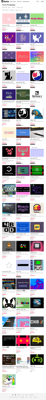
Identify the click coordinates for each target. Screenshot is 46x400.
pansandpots (32, 103)
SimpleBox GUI (19, 290)
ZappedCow (18, 255)
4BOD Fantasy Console (6, 233)
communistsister (19, 236)
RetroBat (4, 309)
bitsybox (12, 5)
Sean (17, 84)
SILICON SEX (32, 293)
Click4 (31, 309)
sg (2, 274)
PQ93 (3, 290)
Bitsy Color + (4, 44)
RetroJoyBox (5, 120)
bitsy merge (32, 158)
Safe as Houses (19, 328)
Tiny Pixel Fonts (5, 271)
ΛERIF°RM (4, 255)
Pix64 (17, 252)
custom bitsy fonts (34, 63)
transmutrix (4, 293)
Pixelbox (32, 214)
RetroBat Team (4, 311)
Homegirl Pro (5, 386)
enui (17, 104)
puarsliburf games (5, 236)
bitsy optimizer (19, 82)
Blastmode (4, 217)
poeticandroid (4, 388)
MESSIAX (32, 290)
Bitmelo (17, 214)
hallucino (18, 349)
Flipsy (17, 271)
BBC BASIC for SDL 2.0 (6, 328)
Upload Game (26, 1)
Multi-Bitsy (32, 25)
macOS (17, 10)
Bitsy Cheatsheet (33, 139)
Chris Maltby (32, 255)
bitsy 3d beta (18, 44)
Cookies (35, 397)
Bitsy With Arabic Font (20, 195)
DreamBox (4, 176)
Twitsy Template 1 (20, 233)
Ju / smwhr (18, 122)
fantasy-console (20, 7)
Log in (38, 1)
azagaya (17, 293)
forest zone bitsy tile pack (35, 195)
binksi (17, 120)
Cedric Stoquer (33, 217)
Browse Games (13, 1)
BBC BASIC (4, 330)
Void (3, 348)
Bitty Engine (4, 195)
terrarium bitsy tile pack (7, 101)
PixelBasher (4, 214)
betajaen (31, 330)
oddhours (4, 65)
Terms (27, 397)
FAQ (23, 394)
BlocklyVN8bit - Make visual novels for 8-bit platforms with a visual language (22, 367)
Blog (26, 394)
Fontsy (17, 139)
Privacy (31, 397)
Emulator (13, 7)
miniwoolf (32, 65)
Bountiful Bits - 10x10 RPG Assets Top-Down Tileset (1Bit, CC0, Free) (9, 367)
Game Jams (19, 1)
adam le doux (32, 46)
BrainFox (32, 271)
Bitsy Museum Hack (6, 63)
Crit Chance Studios (5, 179)
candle (31, 84)
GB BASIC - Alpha (19, 309)
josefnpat (32, 310)
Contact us (31, 394)
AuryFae (3, 46)
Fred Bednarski (19, 27)
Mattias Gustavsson (33, 179)
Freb (31, 350)
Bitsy (9, 7)
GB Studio (32, 252)
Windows (12, 10)
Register (42, 1)
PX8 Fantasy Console (20, 347)
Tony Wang (4, 198)
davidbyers (18, 217)
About (19, 394)
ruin (17, 65)
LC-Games (4, 122)
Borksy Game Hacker (6, 82)
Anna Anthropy (19, 330)
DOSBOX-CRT (33, 176)
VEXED (3, 369)
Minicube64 (4, 252)
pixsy (17, 63)
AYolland (3, 84)
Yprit (31, 274)
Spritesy (32, 101)
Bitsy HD (18, 25)
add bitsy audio (19, 176)
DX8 (31, 328)
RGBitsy (32, 120)
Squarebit (4, 347)
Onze (17, 274)
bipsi (31, 82)
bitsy (31, 44)
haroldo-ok (18, 369)
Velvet (31, 27)
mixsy (17, 158)
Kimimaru (32, 368)
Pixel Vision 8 (33, 233)
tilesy (3, 139)
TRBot (31, 366)
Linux (21, 10)
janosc (31, 122)
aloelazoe (3, 27)
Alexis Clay (18, 198)
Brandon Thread (33, 141)
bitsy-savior (4, 25)
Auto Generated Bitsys (6, 161)
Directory (22, 397)
